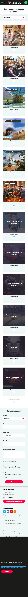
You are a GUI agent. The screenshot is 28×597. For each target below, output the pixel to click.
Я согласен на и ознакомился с (13, 468)
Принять (7, 571)
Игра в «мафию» (7, 518)
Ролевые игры (16, 518)
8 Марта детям (7, 536)
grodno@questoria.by (8, 494)
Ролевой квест (7, 520)
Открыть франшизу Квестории (14, 501)
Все (5, 21)
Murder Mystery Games (18, 515)
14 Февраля (15, 536)
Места (13, 520)
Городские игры (7, 515)
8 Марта (21, 534)
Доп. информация (9, 449)
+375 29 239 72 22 (8, 492)
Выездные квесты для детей (10, 534)
